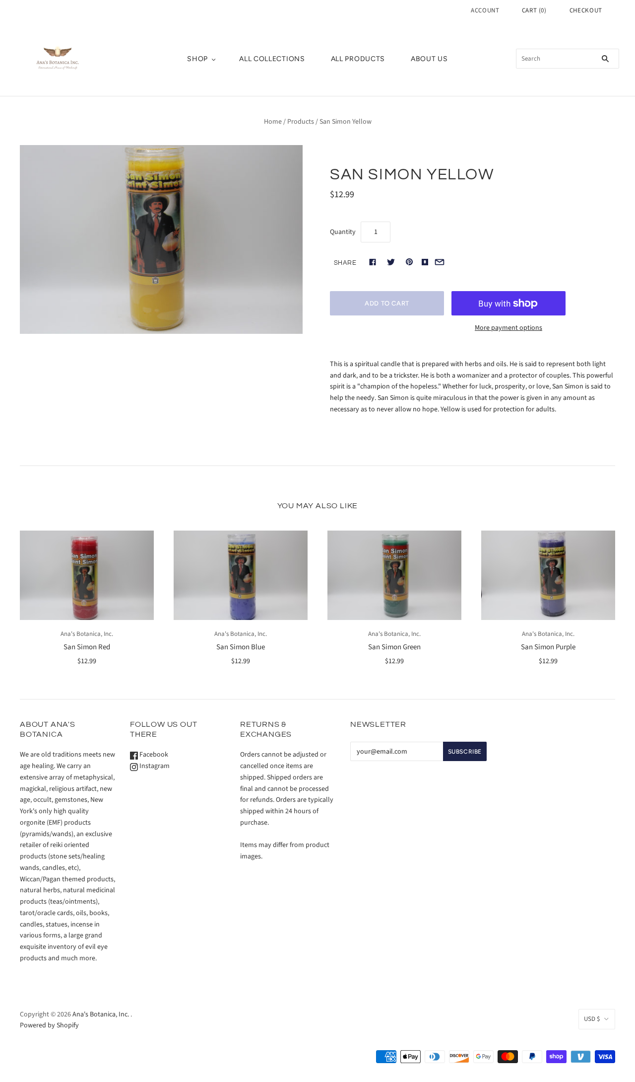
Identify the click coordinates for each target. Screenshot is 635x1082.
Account (485, 10)
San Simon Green (394, 647)
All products (358, 59)
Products (300, 122)
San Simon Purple (548, 647)
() (534, 10)
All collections (272, 59)
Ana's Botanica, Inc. (87, 633)
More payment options (508, 328)
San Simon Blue (240, 647)
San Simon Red (87, 647)
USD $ (592, 1018)
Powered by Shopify (49, 1025)
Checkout (586, 10)
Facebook (153, 755)
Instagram (154, 766)
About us (429, 59)
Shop (197, 59)
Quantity (343, 232)
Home (273, 122)
